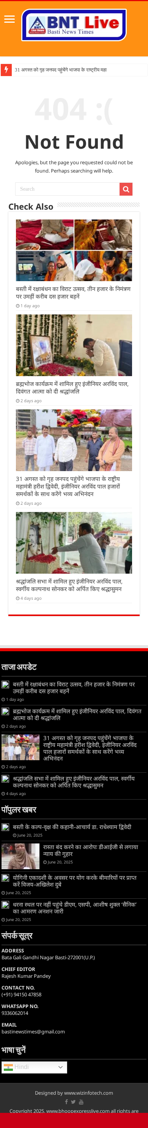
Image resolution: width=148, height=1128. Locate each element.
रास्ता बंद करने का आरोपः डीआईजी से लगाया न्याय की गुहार (90, 850)
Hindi (21, 1067)
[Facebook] (66, 1101)
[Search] (126, 189)
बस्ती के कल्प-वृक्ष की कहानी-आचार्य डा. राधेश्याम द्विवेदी (72, 827)
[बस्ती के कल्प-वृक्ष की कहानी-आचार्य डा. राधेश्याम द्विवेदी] (5, 827)
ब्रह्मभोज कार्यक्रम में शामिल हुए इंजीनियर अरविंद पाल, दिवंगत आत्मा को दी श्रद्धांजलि (72, 387)
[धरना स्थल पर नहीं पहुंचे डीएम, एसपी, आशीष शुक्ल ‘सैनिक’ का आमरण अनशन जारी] (5, 905)
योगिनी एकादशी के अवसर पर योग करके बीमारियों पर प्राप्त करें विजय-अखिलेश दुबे (75, 881)
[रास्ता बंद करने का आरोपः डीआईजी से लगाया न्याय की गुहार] (20, 856)
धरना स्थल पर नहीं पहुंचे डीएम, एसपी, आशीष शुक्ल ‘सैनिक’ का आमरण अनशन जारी (75, 908)
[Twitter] (73, 1101)
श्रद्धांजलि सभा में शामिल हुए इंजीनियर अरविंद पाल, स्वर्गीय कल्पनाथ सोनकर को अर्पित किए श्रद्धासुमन (69, 585)
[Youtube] (81, 1101)
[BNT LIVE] (74, 23)
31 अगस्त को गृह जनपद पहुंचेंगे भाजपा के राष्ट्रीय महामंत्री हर (68, 70)
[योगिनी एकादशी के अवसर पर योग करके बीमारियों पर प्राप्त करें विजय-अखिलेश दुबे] (5, 878)
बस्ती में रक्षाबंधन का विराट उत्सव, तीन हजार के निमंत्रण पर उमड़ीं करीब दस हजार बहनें (73, 292)
